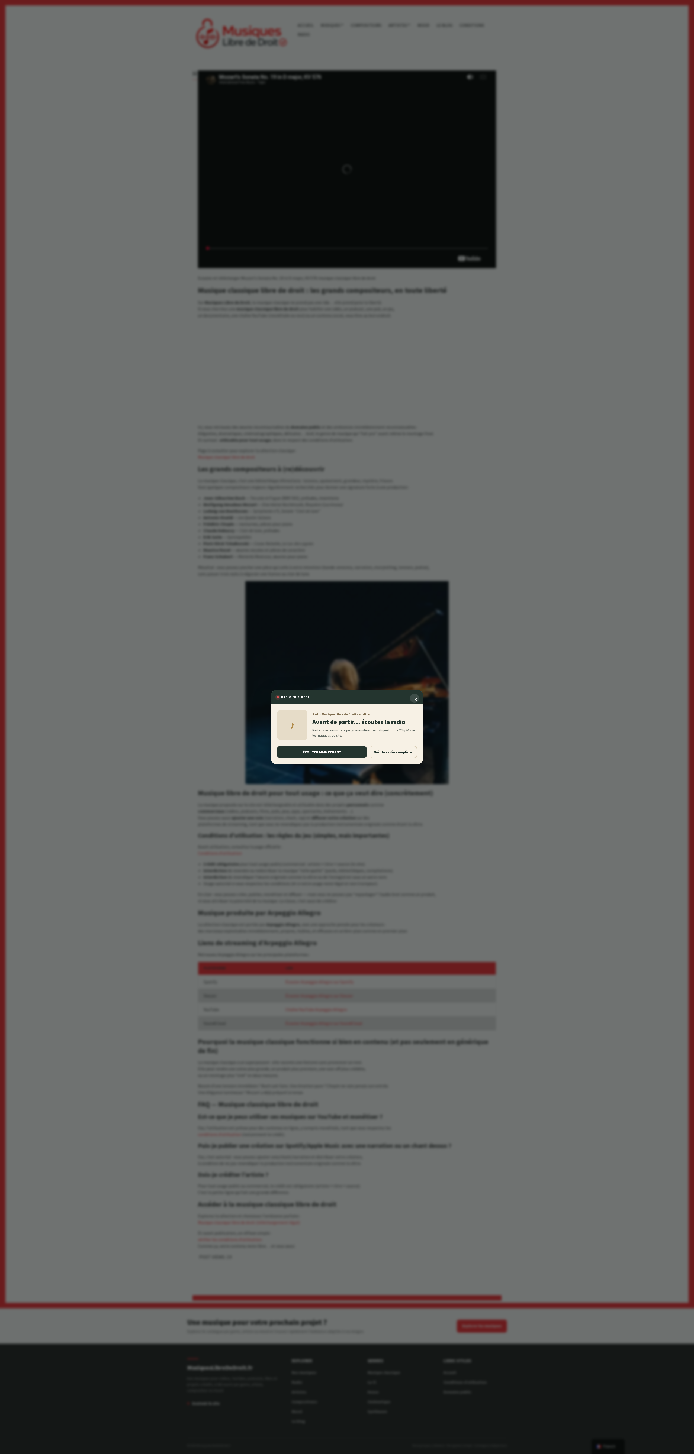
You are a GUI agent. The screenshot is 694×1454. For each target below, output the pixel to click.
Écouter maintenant (322, 752)
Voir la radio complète (393, 752)
